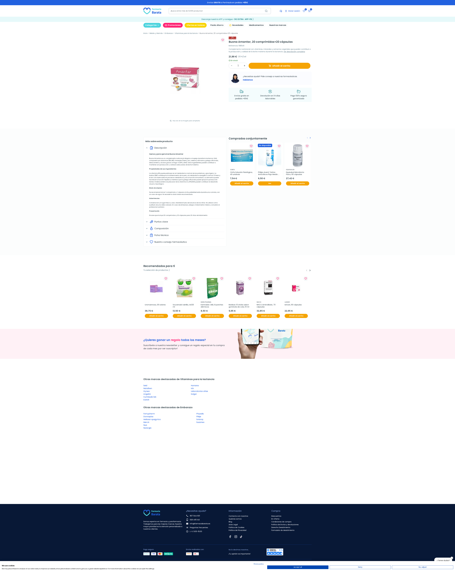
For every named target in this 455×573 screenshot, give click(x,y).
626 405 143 (195, 520)
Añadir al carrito (281, 65)
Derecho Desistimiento (280, 527)
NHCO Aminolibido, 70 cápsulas (266, 306)
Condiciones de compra (281, 522)
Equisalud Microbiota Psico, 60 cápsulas (295, 173)
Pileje (198, 416)
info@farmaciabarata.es (200, 523)
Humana (195, 385)
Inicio (145, 33)
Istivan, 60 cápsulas (293, 305)
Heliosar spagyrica (152, 419)
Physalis (200, 413)
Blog (230, 522)
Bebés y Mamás (156, 33)
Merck (146, 422)
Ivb (192, 388)
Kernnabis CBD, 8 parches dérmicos (212, 306)
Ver (269, 183)
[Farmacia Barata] (152, 10)
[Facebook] (230, 537)
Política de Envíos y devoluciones (285, 524)
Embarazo (169, 33)
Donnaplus (148, 416)
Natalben (147, 388)
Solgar (194, 394)
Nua (145, 425)
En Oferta (275, 519)
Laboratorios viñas (199, 391)
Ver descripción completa (294, 51)
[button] (309, 11)
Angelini (147, 394)
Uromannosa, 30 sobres (155, 305)
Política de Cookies (236, 527)
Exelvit (146, 399)
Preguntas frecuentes (199, 527)
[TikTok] (241, 537)
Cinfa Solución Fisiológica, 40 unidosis (241, 173)
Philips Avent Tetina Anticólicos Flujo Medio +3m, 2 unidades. (268, 173)
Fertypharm (149, 413)
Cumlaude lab (149, 397)
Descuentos (276, 516)
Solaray (199, 419)
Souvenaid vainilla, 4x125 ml (183, 306)
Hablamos (248, 79)
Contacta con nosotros (238, 516)
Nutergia (147, 428)
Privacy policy (259, 564)
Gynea (146, 391)
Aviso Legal (233, 524)
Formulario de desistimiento (282, 530)
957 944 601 (195, 516)
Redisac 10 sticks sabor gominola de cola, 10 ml (239, 306)
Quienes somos (235, 519)
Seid (145, 385)
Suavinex (200, 422)
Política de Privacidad (237, 530)
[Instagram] (235, 537)
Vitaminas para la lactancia (186, 33)
